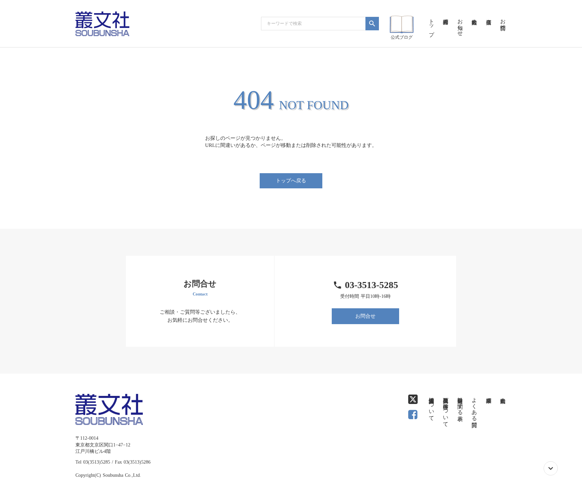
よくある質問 (474, 406)
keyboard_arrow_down (550, 468)
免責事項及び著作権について (446, 409)
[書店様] (488, 13)
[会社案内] (474, 13)
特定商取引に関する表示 (460, 403)
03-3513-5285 (371, 285)
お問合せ (365, 316)
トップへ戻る (291, 180)
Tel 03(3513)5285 (92, 462)
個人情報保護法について (431, 406)
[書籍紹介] (445, 13)
